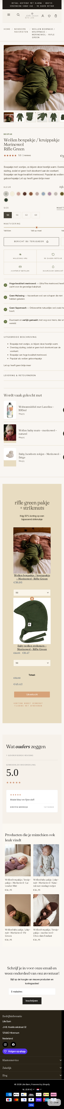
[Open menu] (8, 15)
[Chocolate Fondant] (24, 194)
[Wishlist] (49, 16)
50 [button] (8, 215)
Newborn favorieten (21, 30)
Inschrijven (32, 1000)
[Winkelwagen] (56, 16)
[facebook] (13, 1044)
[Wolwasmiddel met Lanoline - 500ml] (10, 410)
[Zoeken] (18, 14)
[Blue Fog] (43, 194)
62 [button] (26, 215)
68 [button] (35, 215)
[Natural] (12, 194)
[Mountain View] (6, 200)
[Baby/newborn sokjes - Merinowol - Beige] (10, 457)
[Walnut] (55, 194)
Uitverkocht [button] (31, 694)
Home (7, 29)
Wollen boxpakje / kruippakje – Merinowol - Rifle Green (32, 577)
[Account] (42, 16)
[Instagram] (5, 1044)
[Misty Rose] (18, 194)
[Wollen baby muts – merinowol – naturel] (10, 433)
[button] (9, 117)
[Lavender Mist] (49, 194)
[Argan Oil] (31, 194)
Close (32, 1060)
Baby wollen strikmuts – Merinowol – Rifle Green (32, 647)
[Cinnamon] (37, 194)
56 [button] (17, 215)
